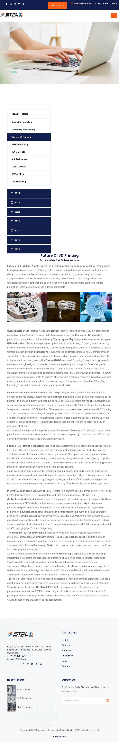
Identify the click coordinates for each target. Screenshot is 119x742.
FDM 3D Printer (18, 167)
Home (65, 640)
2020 (17, 230)
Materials (66, 650)
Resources (67, 655)
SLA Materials (18, 152)
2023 (17, 202)
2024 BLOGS (19, 114)
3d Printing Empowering (23, 129)
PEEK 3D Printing (19, 144)
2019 (17, 239)
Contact (66, 666)
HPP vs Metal (17, 174)
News (64, 661)
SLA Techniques (19, 159)
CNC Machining (18, 181)
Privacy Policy (59, 736)
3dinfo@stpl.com (83, 3)
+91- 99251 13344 (107, 3)
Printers (66, 645)
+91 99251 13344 (18, 656)
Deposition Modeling (21, 122)
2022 (17, 212)
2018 (17, 249)
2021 (17, 221)
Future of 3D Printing (21, 137)
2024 (17, 193)
